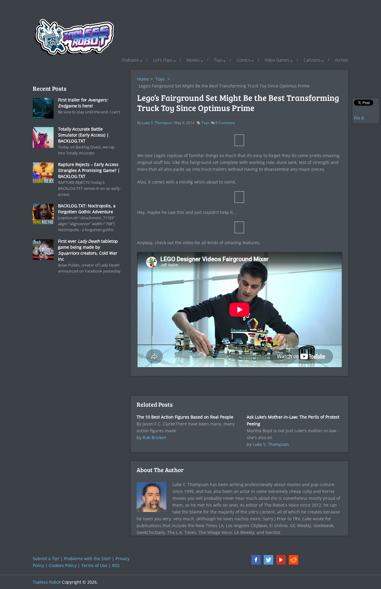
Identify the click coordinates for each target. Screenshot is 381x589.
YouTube (281, 560)
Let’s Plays (162, 60)
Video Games (277, 60)
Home (143, 79)
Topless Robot (47, 582)
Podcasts (130, 60)
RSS (116, 565)
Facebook (256, 560)
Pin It (359, 118)
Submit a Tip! (46, 558)
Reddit (293, 560)
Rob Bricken (154, 437)
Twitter (268, 560)
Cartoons (312, 60)
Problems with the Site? (87, 558)
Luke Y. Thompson (157, 122)
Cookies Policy (62, 565)
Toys (218, 60)
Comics (243, 60)
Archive (341, 60)
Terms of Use (94, 565)
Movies (193, 60)
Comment (225, 122)
